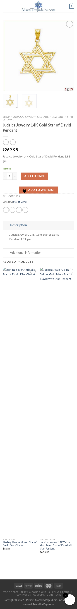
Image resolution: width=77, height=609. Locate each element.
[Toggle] (6, 225)
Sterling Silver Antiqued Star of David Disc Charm (20, 544)
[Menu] (5, 6)
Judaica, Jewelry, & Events (31, 117)
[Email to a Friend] (19, 210)
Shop (6, 117)
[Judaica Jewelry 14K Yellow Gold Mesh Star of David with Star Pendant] (57, 402)
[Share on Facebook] (6, 210)
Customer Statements (47, 595)
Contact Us (23, 595)
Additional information (26, 252)
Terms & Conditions (33, 592)
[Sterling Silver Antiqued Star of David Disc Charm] (20, 402)
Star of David (20, 202)
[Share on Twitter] (12, 210)
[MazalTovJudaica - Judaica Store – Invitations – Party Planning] (38, 6)
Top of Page (10, 592)
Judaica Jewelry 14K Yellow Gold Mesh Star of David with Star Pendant (56, 545)
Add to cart (34, 176)
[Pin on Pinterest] (25, 210)
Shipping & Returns (61, 592)
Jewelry (57, 117)
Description (18, 225)
